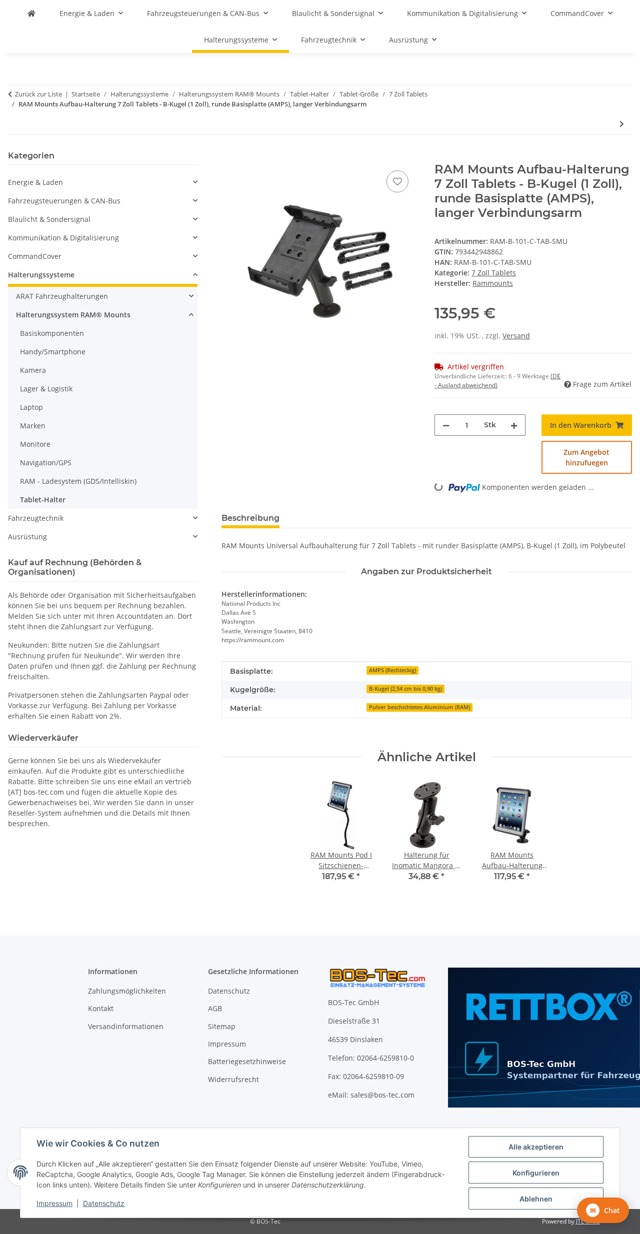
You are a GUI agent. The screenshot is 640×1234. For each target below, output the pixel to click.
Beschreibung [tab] (251, 518)
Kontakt (101, 1008)
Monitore (35, 444)
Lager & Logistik (46, 388)
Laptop (31, 407)
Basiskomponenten (52, 333)
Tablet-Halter (43, 499)
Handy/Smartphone (53, 351)
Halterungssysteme (41, 274)
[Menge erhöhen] (514, 425)
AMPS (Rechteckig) (392, 670)
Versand (516, 335)
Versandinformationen (126, 1026)
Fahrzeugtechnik (36, 518)
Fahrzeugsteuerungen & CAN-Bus (64, 200)
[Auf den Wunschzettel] (397, 181)
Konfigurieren (536, 1173)
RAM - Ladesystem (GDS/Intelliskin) (78, 481)
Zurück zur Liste (38, 93)
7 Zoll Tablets (494, 272)
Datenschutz (103, 1203)
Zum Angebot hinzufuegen (587, 457)
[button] (103, 182)
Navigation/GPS (46, 462)
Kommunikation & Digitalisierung (63, 237)
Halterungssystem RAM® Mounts (73, 314)
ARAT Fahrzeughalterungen (62, 296)
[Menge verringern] (446, 425)
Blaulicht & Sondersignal (49, 219)
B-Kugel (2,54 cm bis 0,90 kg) (405, 688)
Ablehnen (536, 1199)
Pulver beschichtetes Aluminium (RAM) (419, 707)
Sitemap (222, 1026)
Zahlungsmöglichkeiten (127, 991)
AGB (215, 1008)
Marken (33, 425)
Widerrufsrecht (233, 1079)
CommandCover (35, 256)
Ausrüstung (27, 536)
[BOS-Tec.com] (32, 13)
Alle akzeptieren (536, 1147)
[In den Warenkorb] (230, 156)
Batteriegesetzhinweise (247, 1061)
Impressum (54, 1203)
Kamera (33, 370)
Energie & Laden (35, 182)
